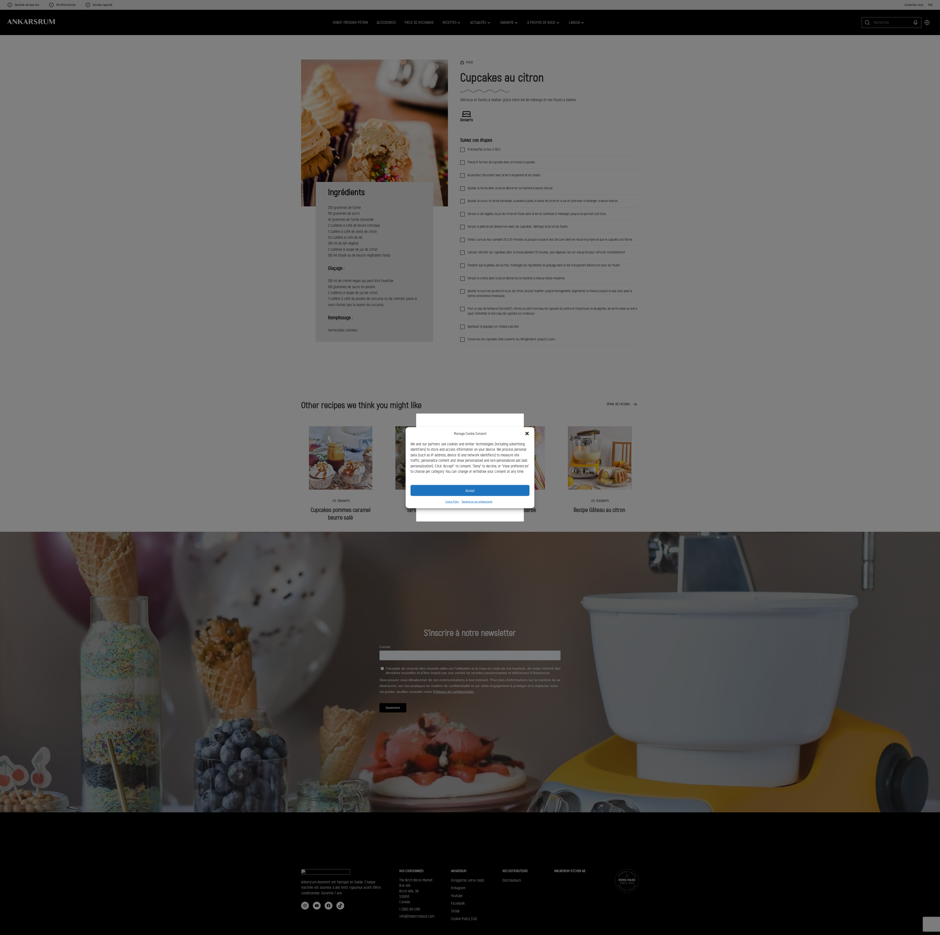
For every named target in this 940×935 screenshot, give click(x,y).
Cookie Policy (452, 501)
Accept (470, 490)
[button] (527, 433)
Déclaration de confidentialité (477, 501)
